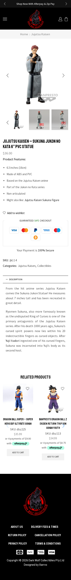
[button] (4, 4)
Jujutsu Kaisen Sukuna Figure (41, 200)
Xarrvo (43, 564)
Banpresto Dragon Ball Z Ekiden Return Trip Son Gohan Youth (53, 423)
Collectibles (44, 266)
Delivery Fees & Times (44, 526)
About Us (17, 526)
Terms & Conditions (48, 543)
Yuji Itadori (13, 341)
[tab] (35, 279)
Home (24, 34)
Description (15, 279)
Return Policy (17, 535)
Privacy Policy (17, 543)
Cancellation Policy (48, 535)
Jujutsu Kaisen (40, 34)
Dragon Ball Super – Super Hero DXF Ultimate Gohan (18, 421)
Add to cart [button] (18, 452)
